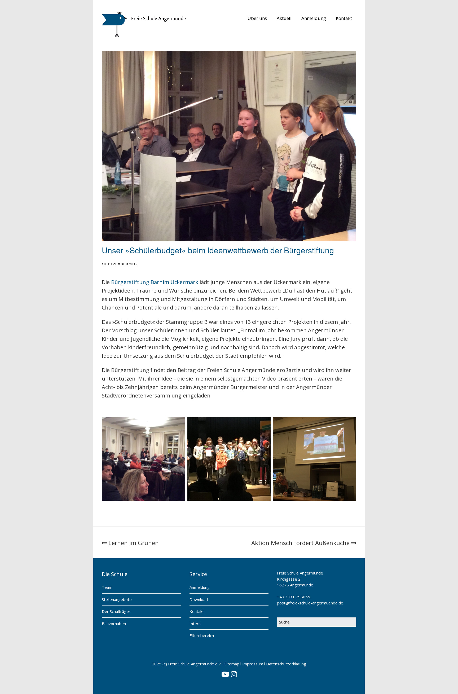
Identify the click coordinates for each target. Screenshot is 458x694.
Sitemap (231, 663)
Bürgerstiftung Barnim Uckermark (154, 282)
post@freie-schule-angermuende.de (310, 602)
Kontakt (344, 18)
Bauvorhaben (114, 623)
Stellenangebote (117, 599)
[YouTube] (225, 674)
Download (199, 599)
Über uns (257, 18)
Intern (195, 623)
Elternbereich (202, 635)
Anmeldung (313, 18)
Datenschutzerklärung (286, 663)
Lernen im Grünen (133, 543)
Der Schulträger (116, 611)
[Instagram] (234, 674)
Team (107, 587)
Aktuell (284, 18)
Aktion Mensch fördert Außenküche (300, 543)
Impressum (252, 663)
